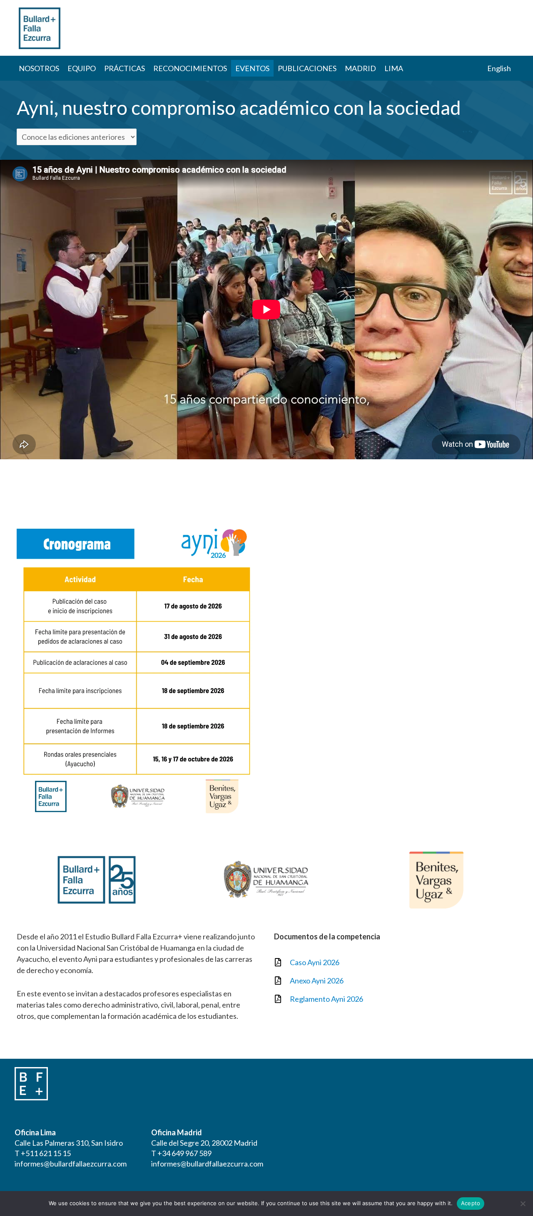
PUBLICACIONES (307, 68)
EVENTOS (252, 68)
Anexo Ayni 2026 (317, 980)
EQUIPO (81, 68)
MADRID (360, 68)
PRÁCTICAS (124, 68)
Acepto (471, 1203)
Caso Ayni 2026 (314, 962)
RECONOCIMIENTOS (190, 68)
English (499, 68)
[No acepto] (522, 1203)
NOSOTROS (39, 68)
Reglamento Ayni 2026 (326, 998)
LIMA (393, 68)
